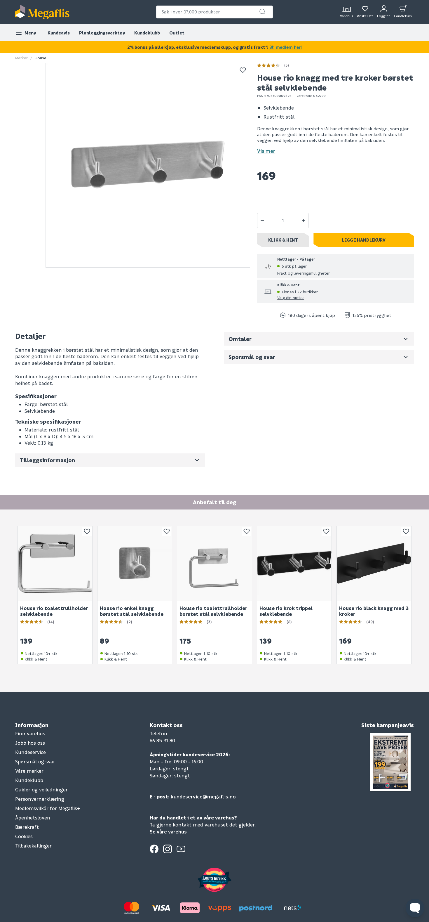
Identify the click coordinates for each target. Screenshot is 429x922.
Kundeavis (59, 33)
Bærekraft (27, 827)
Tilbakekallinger (33, 846)
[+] (303, 221)
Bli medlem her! (285, 47)
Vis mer (266, 151)
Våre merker (29, 771)
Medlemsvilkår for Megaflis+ (47, 808)
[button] (262, 12)
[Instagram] (167, 849)
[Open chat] (415, 908)
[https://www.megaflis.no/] (42, 12)
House (40, 57)
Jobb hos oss (30, 743)
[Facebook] (154, 849)
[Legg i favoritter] (242, 70)
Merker (21, 57)
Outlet (176, 33)
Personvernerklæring (39, 799)
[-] (262, 221)
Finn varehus (30, 733)
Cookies (24, 836)
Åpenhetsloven (32, 817)
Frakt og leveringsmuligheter (303, 273)
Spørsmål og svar (35, 761)
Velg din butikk (290, 297)
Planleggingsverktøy (102, 33)
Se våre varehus (168, 832)
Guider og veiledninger (41, 789)
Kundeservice (30, 752)
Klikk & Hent (283, 240)
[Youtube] (181, 849)
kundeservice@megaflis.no (203, 796)
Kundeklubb (147, 33)
